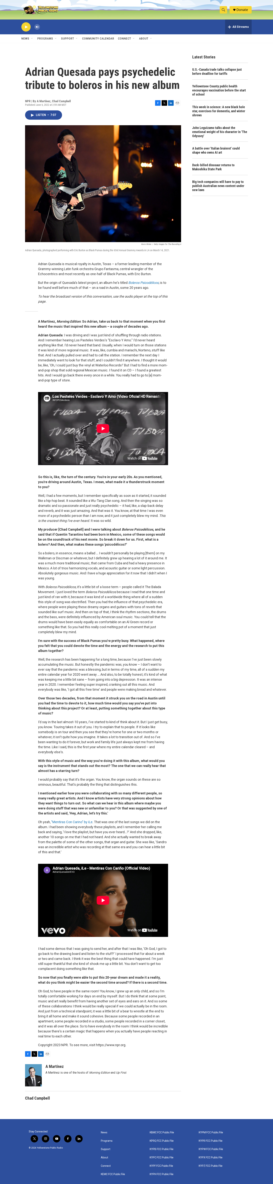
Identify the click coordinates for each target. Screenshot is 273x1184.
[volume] (37, 27)
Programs (45, 38)
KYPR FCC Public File (210, 1140)
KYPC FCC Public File (161, 1157)
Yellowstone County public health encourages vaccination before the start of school (219, 90)
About (104, 1157)
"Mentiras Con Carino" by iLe (71, 822)
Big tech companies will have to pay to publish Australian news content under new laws (218, 186)
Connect (124, 38)
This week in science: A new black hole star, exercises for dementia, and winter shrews (218, 111)
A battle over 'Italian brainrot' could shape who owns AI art (216, 150)
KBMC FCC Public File (162, 1132)
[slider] (43, 27)
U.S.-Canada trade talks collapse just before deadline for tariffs (217, 72)
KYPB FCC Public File (161, 1149)
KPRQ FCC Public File (162, 1140)
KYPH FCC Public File (161, 1174)
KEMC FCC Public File (113, 1174)
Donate (242, 10)
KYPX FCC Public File (210, 1157)
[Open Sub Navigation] (32, 38)
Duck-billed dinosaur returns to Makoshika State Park (213, 167)
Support (67, 38)
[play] (26, 27)
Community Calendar (98, 38)
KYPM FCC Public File (211, 1132)
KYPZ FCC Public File (210, 1166)
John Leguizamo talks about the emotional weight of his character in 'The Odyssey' (219, 132)
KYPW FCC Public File (211, 1149)
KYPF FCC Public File (161, 1166)
